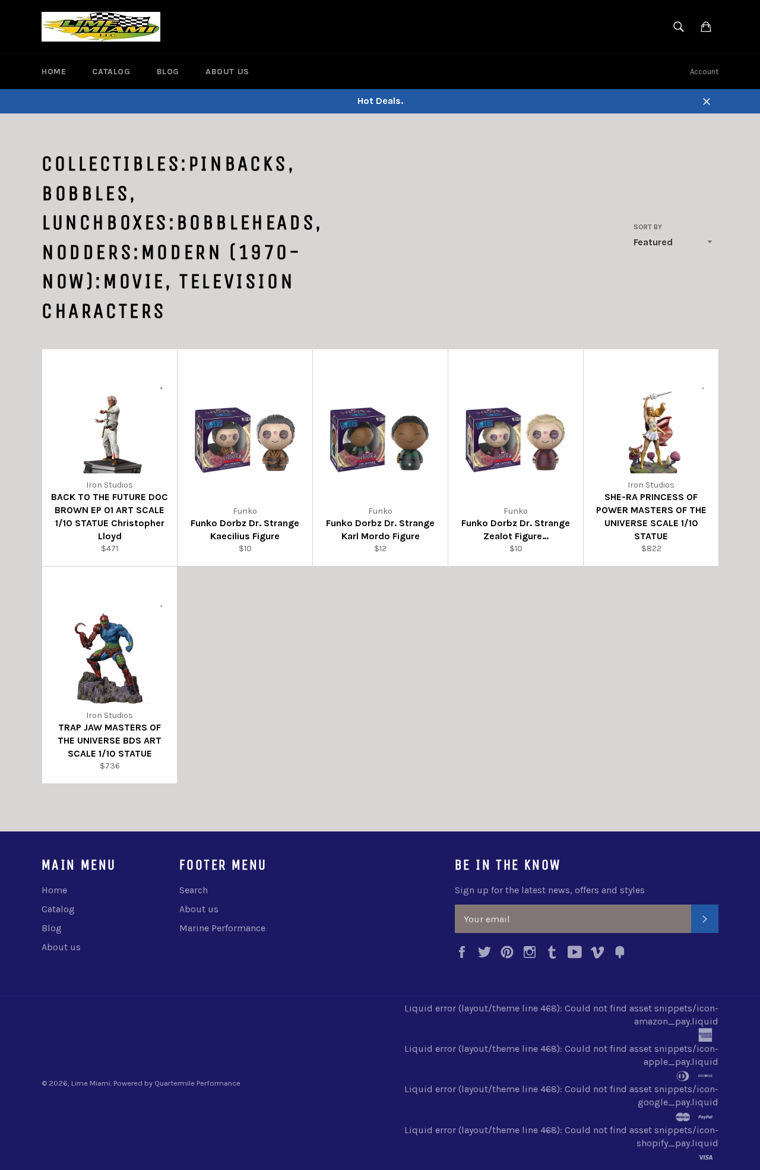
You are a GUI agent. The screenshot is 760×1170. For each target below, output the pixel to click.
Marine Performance (222, 928)
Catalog (111, 72)
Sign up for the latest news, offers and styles (550, 890)
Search (193, 890)
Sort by (648, 227)
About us (227, 72)
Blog (168, 72)
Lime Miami (90, 1083)
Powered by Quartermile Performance (176, 1083)
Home (54, 72)
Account (704, 71)
